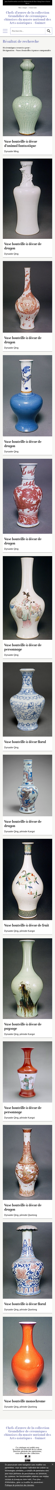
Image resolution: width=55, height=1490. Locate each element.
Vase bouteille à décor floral (25, 742)
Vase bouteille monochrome (24, 1401)
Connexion (33, 8)
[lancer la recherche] (48, 31)
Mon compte (22, 8)
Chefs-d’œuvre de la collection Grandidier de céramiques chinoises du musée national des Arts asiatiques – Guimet (27, 18)
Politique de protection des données (19, 1485)
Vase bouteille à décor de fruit (26, 925)
